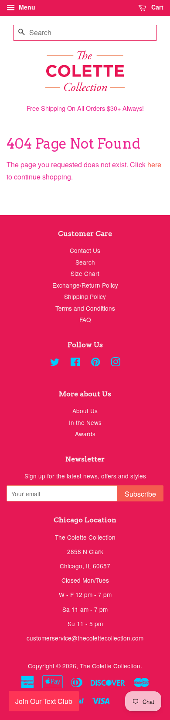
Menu (26, 7)
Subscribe (140, 494)
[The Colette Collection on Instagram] (115, 363)
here (154, 164)
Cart (156, 7)
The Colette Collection (110, 665)
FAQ (85, 319)
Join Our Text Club (43, 701)
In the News (85, 422)
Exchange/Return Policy (85, 285)
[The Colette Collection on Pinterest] (95, 363)
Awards (85, 433)
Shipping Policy (85, 296)
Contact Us (85, 250)
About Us (85, 410)
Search (85, 262)
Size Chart (85, 273)
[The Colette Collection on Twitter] (55, 363)
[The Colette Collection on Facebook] (75, 363)
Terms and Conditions (85, 308)
